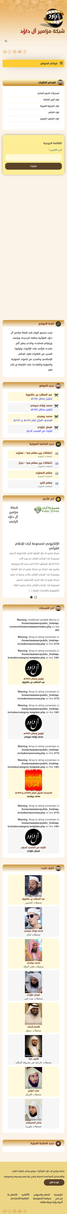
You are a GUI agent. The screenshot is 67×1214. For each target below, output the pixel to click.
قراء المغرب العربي (49, 119)
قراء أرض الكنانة (51, 100)
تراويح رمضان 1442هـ (33, 680)
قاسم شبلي (33, 1027)
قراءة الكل (54, 1182)
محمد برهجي (44, 416)
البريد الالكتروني (55, 150)
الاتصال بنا (12, 1194)
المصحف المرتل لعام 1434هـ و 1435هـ (33, 794)
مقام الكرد (46, 483)
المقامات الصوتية (45, 456)
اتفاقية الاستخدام (20, 1198)
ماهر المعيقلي (34, 1122)
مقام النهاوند (43, 473)
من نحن (59, 1198)
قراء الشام (53, 112)
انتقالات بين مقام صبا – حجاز (35, 463)
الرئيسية (58, 1194)
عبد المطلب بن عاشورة (39, 395)
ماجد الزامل (33, 1090)
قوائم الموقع (49, 63)
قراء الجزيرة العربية (49, 106)
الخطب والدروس (42, 1194)
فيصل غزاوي (44, 427)
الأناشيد (25, 1194)
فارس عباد (33, 1059)
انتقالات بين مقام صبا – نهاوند (34, 453)
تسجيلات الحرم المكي (48, 93)
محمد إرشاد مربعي (41, 406)
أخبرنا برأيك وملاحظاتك (51, 1202)
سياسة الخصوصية (42, 1198)
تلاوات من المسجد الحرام (33, 849)
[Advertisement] (33, 213)
